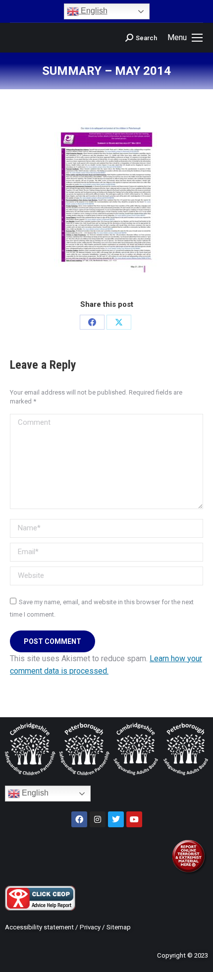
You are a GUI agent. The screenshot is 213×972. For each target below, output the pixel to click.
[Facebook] (92, 322)
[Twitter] (116, 819)
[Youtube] (134, 819)
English (93, 10)
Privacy (90, 927)
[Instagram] (98, 819)
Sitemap (118, 927)
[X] (118, 322)
